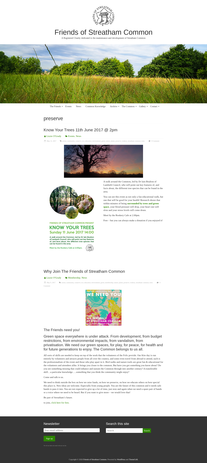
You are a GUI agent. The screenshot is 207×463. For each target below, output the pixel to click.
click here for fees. (60, 402)
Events (68, 106)
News (78, 106)
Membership (74, 277)
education (88, 141)
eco (83, 141)
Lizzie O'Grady (53, 136)
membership (109, 283)
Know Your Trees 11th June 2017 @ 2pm (80, 130)
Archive (113, 106)
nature (108, 141)
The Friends (55, 106)
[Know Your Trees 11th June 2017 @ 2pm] (103, 146)
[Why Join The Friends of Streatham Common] (103, 291)
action (64, 141)
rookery (124, 141)
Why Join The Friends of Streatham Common (84, 271)
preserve (118, 141)
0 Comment (155, 141)
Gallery (142, 106)
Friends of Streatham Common (103, 32)
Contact (153, 106)
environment (96, 141)
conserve (78, 141)
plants (113, 141)
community (71, 141)
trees (142, 141)
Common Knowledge (96, 106)
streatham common (134, 141)
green (103, 141)
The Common (128, 106)
